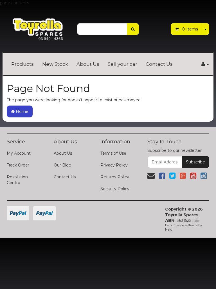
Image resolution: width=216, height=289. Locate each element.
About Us (87, 64)
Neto (168, 229)
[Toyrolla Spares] (38, 25)
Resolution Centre (17, 179)
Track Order (18, 165)
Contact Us (159, 64)
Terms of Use (113, 153)
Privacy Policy (114, 165)
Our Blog (62, 165)
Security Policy (114, 188)
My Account (19, 153)
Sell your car (122, 64)
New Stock (55, 64)
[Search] (133, 29)
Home (21, 111)
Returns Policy (114, 176)
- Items (189, 29)
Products (22, 64)
